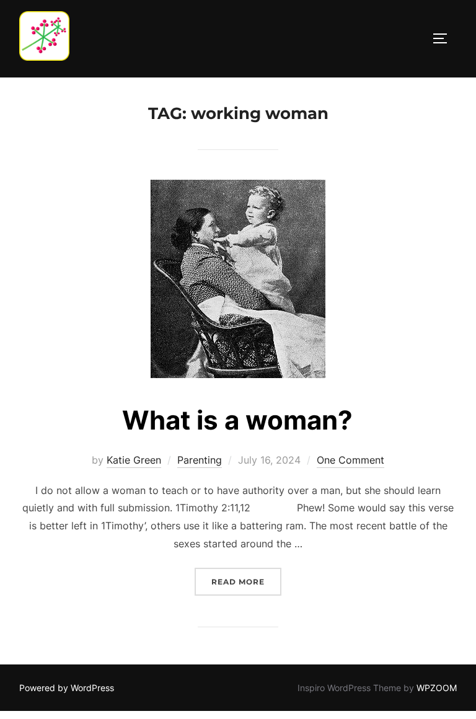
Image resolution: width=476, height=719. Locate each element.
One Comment (350, 460)
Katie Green (134, 460)
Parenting (199, 460)
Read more (246, 581)
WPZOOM (436, 687)
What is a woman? (237, 420)
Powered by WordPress (66, 687)
